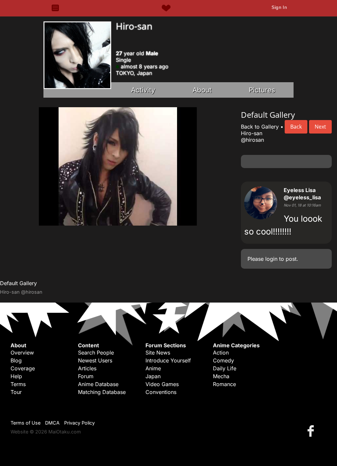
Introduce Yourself (168, 360)
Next (320, 126)
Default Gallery (18, 283)
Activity (143, 90)
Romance (224, 384)
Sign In (279, 7)
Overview (22, 352)
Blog (16, 360)
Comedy (223, 360)
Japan (153, 376)
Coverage (23, 368)
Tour (16, 392)
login (271, 259)
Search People (96, 352)
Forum (85, 376)
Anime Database (98, 384)
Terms (18, 384)
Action (221, 352)
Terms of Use (25, 423)
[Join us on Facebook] (312, 431)
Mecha (221, 376)
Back (296, 126)
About (202, 90)
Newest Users (95, 360)
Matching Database (102, 392)
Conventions (160, 392)
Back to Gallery (260, 126)
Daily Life (224, 368)
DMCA (52, 423)
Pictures (262, 90)
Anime (153, 368)
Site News (157, 352)
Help (16, 376)
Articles (87, 368)
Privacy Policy (79, 423)
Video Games (162, 384)
